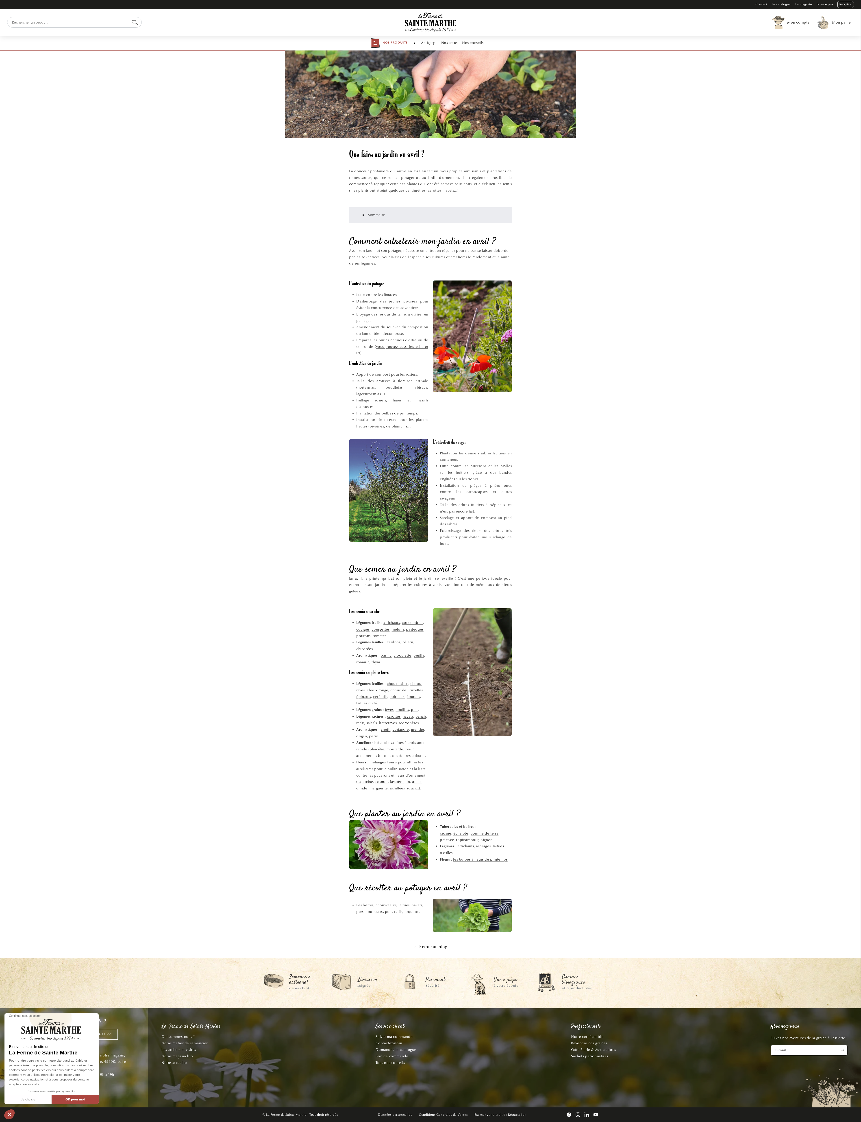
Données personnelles (395, 1115)
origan (361, 736)
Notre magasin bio (177, 1056)
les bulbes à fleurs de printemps (480, 859)
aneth (385, 729)
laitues (498, 846)
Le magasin (803, 4)
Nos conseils (472, 43)
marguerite (379, 788)
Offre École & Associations (593, 1049)
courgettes (380, 629)
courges (363, 629)
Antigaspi (429, 43)
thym (376, 662)
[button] (389, 43)
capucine (365, 782)
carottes (394, 716)
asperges (483, 846)
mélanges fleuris (383, 762)
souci (411, 788)
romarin (363, 662)
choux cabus (397, 684)
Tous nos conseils (390, 1063)
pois (414, 710)
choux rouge (377, 690)
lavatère (397, 782)
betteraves (388, 723)
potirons (363, 636)
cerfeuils (380, 697)
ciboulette (402, 655)
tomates (379, 636)
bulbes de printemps (399, 413)
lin (408, 782)
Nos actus (449, 43)
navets (408, 716)
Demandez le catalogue (396, 1049)
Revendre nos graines (589, 1043)
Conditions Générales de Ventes (443, 1115)
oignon (487, 840)
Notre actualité (174, 1063)
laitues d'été (366, 703)
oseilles (446, 853)
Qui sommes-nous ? (178, 1036)
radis (360, 723)
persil (373, 736)
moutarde (395, 749)
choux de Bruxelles (406, 690)
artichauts (391, 622)
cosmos (381, 782)
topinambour (467, 840)
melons (398, 629)
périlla (418, 655)
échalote (460, 833)
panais (420, 716)
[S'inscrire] (842, 1050)
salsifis (371, 723)
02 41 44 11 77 (98, 1034)
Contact (761, 4)
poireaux (397, 697)
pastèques (414, 629)
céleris (407, 642)
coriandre (401, 729)
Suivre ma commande (394, 1036)
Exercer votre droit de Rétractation (500, 1115)
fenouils (413, 697)
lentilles (402, 710)
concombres (412, 622)
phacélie (377, 749)
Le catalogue (781, 4)
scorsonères (409, 723)
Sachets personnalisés (589, 1056)
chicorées (364, 649)
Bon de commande (392, 1056)
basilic (386, 655)
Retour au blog (433, 946)
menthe (417, 729)
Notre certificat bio (587, 1036)
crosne (445, 833)
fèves (389, 710)
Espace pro (825, 4)
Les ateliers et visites (178, 1049)
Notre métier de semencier (184, 1043)
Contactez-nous (389, 1043)
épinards (363, 697)
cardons (393, 642)
